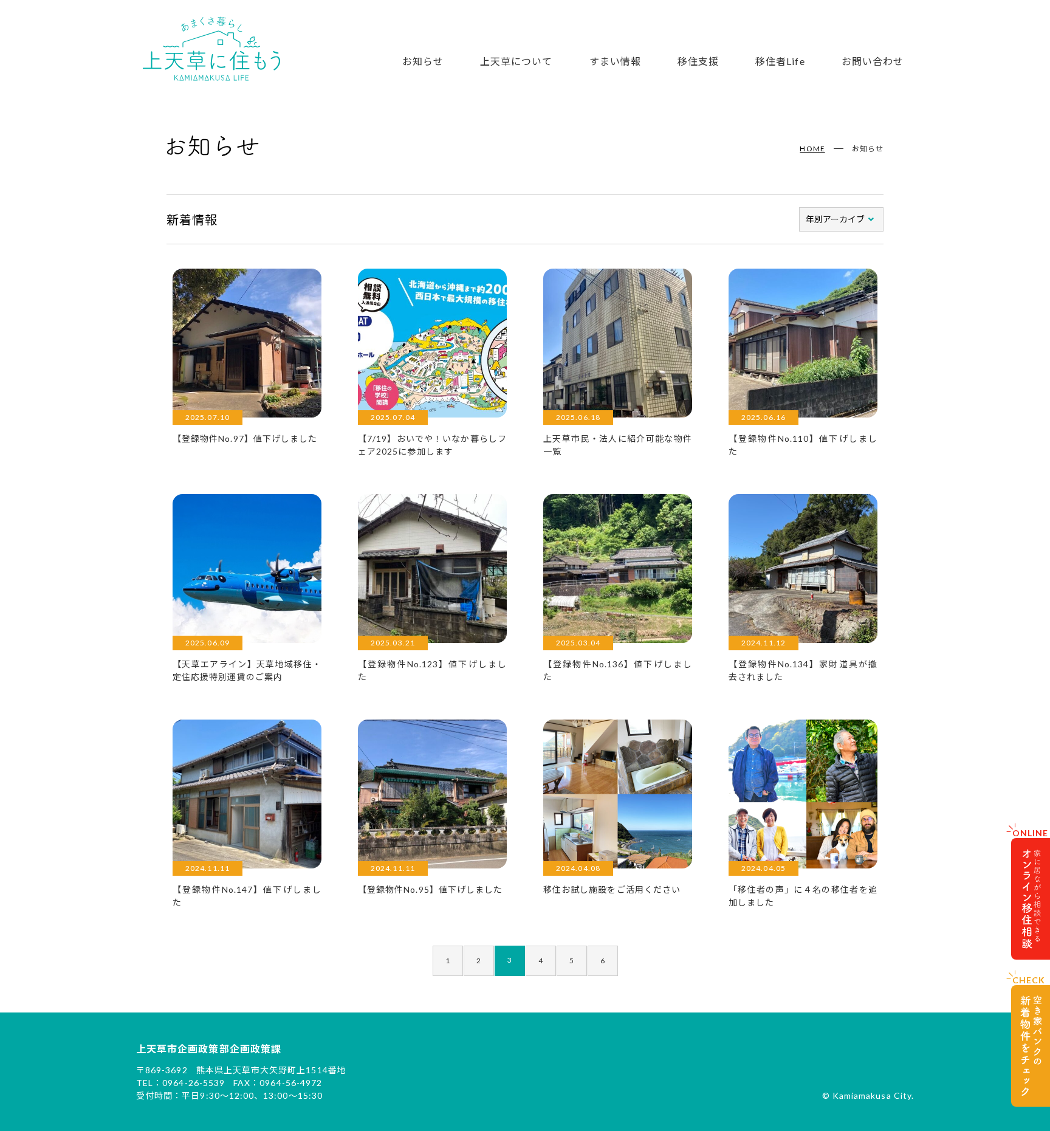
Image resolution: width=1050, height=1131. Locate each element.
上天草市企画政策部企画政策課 (208, 1048)
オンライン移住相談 (1030, 899)
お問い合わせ (873, 61)
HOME (812, 148)
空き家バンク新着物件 (1030, 1046)
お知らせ (423, 61)
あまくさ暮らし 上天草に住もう (211, 48)
